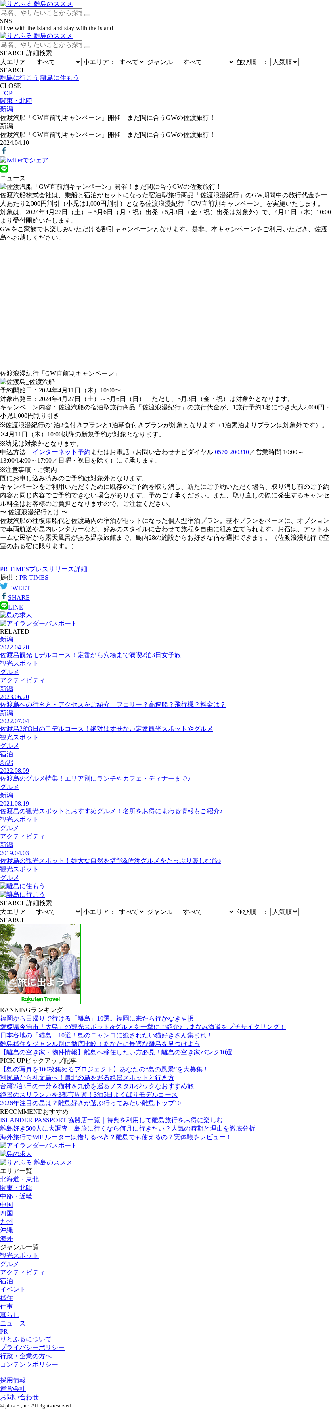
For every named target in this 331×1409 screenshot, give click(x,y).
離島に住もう (59, 77)
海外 (6, 1238)
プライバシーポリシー (32, 1347)
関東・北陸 (16, 1187)
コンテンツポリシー (29, 1364)
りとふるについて (26, 1339)
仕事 (6, 1306)
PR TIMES (33, 577)
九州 (6, 1221)
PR (4, 1331)
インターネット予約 (61, 452)
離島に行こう (19, 77)
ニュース (13, 1323)
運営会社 (13, 1388)
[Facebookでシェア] (4, 152)
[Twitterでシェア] (24, 160)
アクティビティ (22, 1272)
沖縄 (6, 1230)
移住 (6, 1297)
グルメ (9, 1264)
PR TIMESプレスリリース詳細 (43, 569)
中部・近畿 (16, 1196)
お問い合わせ (19, 1397)
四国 (6, 1213)
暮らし (9, 1314)
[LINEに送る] (4, 170)
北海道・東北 (19, 1179)
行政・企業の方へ (26, 1356)
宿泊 (6, 1280)
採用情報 (13, 1380)
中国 (6, 1204)
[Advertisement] (165, 305)
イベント (13, 1289)
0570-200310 (232, 452)
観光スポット (19, 1255)
